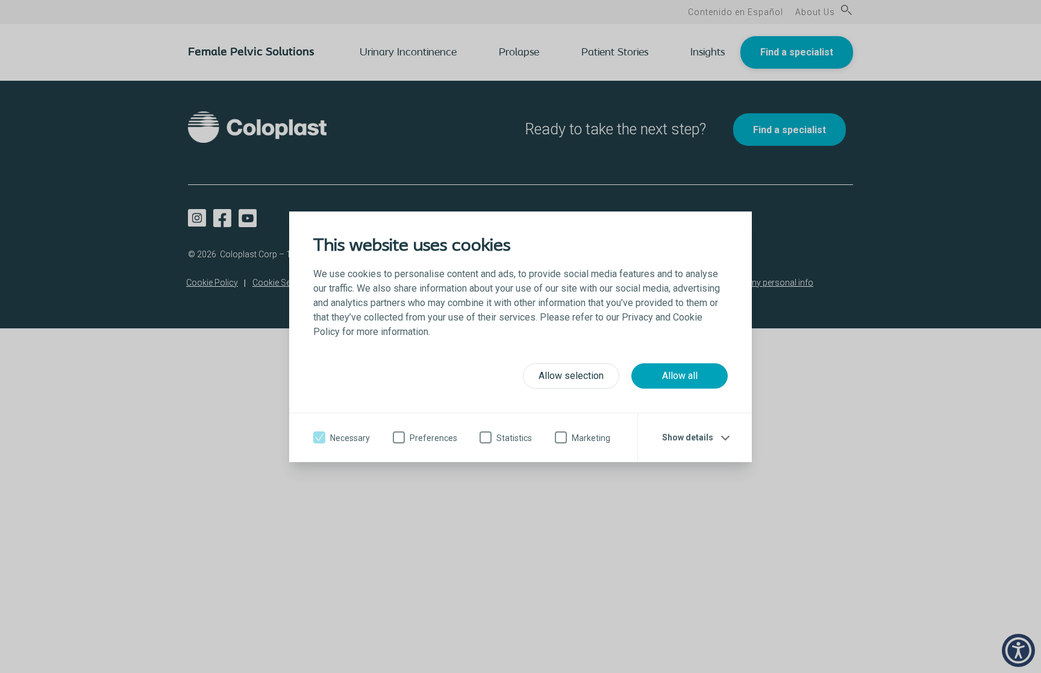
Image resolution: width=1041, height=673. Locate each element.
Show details (687, 437)
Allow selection (571, 375)
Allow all (680, 375)
